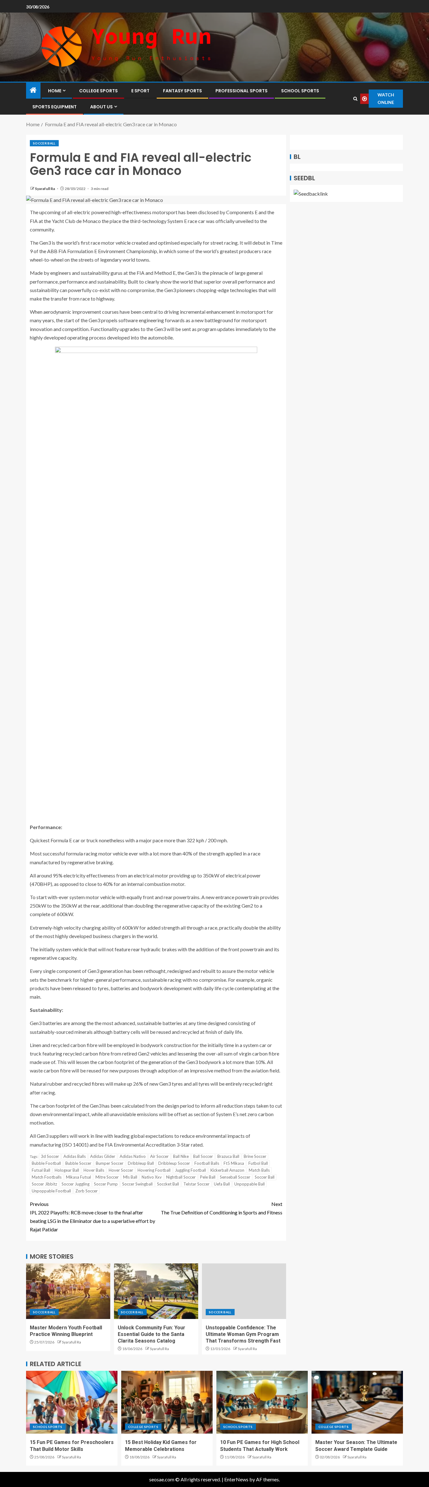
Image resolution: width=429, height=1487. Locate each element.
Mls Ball (130, 1177)
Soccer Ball (44, 143)
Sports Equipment (54, 107)
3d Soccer (50, 1156)
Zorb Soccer (86, 1190)
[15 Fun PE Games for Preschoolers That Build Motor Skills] (71, 1402)
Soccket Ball (168, 1183)
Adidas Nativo (133, 1156)
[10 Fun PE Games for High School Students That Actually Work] (262, 1402)
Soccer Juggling (76, 1183)
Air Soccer (159, 1156)
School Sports (300, 91)
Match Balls (259, 1170)
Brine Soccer (255, 1156)
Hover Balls (94, 1170)
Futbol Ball (258, 1163)
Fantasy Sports (182, 91)
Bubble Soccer (78, 1163)
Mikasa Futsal (78, 1177)
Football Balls (206, 1163)
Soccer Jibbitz (44, 1183)
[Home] (33, 90)
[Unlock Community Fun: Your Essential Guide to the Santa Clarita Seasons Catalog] (156, 1291)
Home (54, 91)
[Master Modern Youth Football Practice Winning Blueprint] (68, 1291)
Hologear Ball (67, 1170)
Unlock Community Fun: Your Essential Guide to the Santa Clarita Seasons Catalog (151, 1334)
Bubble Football (46, 1163)
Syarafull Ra (45, 188)
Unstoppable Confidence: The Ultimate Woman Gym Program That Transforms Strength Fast (243, 1334)
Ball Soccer (203, 1156)
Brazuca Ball (228, 1156)
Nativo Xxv (152, 1177)
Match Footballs (47, 1177)
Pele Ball (207, 1177)
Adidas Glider (102, 1156)
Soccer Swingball (137, 1183)
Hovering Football (154, 1170)
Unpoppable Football (51, 1190)
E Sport (140, 91)
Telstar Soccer (196, 1183)
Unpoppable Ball (249, 1183)
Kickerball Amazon (227, 1170)
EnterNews (236, 1479)
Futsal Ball (41, 1170)
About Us (101, 107)
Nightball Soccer (181, 1177)
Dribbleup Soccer (174, 1163)
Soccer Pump (106, 1183)
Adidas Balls (74, 1156)
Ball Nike (181, 1156)
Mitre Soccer (107, 1177)
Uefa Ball (222, 1183)
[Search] (355, 99)
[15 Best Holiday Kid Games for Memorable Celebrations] (167, 1402)
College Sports (98, 91)
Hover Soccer (121, 1170)
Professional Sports (241, 91)
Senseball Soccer (235, 1177)
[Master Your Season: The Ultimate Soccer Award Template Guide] (357, 1402)
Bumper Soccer (109, 1163)
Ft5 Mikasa (234, 1163)
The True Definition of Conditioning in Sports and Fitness (221, 1208)
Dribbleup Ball (141, 1163)
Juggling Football (190, 1170)
